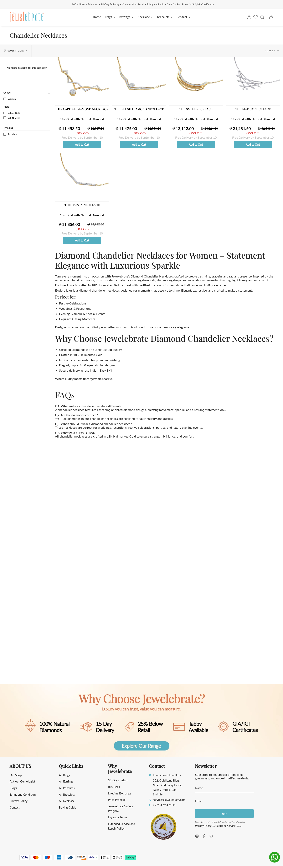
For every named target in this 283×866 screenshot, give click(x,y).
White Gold (14, 117)
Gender (7, 92)
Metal (6, 106)
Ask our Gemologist (22, 781)
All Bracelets (67, 794)
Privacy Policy (19, 801)
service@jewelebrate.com (169, 799)
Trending (8, 127)
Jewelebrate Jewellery (167, 775)
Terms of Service (225, 825)
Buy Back (114, 786)
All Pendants (67, 788)
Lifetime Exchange (119, 793)
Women (12, 99)
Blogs (13, 788)
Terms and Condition (23, 794)
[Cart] (271, 17)
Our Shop (16, 775)
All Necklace (67, 801)
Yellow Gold (14, 113)
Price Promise (117, 799)
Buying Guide (67, 807)
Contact (14, 807)
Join (224, 813)
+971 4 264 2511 (164, 805)
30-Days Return (118, 780)
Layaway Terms (117, 817)
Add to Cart (82, 144)
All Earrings (66, 781)
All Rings (64, 775)
